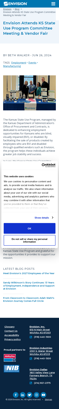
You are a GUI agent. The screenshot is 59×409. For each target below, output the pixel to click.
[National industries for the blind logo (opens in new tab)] (11, 369)
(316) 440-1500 (42, 337)
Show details (42, 217)
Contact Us (10, 331)
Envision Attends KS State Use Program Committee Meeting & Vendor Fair (29, 28)
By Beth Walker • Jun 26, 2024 (27, 55)
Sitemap (48, 399)
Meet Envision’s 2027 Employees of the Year (28, 273)
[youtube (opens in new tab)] (43, 395)
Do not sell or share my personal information (29, 240)
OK (29, 228)
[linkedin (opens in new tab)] (22, 395)
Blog (17, 9)
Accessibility (11, 335)
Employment (18, 62)
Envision (7, 9)
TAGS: (6, 62)
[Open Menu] (53, 3)
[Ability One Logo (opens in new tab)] (11, 358)
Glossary (9, 326)
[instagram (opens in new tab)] (36, 395)
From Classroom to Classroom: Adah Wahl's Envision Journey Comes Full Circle (28, 299)
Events (32, 62)
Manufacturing (12, 66)
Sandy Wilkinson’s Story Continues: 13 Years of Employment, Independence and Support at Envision (29, 285)
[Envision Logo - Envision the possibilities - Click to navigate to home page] (17, 3)
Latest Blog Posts (19, 268)
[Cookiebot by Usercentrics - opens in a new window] (42, 165)
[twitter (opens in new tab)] (29, 395)
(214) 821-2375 (42, 383)
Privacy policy (12, 339)
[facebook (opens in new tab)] (16, 395)
